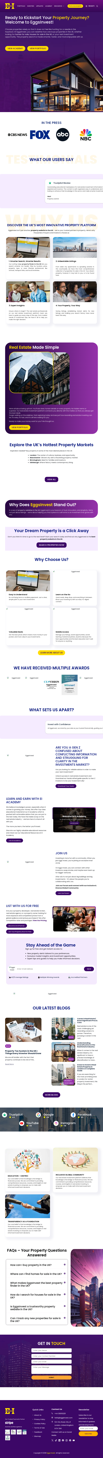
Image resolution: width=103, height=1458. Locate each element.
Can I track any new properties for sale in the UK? (35, 1320)
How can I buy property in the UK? (31, 1265)
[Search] (97, 6)
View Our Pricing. (40, 920)
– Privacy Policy (38, 1419)
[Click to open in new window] (52, 1440)
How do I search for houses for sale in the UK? (35, 1296)
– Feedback (37, 1432)
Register (92, 6)
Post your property (75, 6)
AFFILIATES (39, 6)
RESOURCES (58, 6)
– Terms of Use (38, 1428)
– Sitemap (36, 1436)
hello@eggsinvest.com (63, 1418)
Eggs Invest (51, 1453)
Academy (48, 6)
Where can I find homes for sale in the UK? (36, 1274)
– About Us (36, 1415)
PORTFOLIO (21, 6)
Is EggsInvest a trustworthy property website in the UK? (32, 1308)
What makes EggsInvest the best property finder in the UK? (36, 1284)
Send (89, 969)
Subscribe (88, 1434)
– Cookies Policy (38, 1423)
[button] (36, 1264)
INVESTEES (30, 6)
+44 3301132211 (60, 1413)
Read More (9, 1064)
